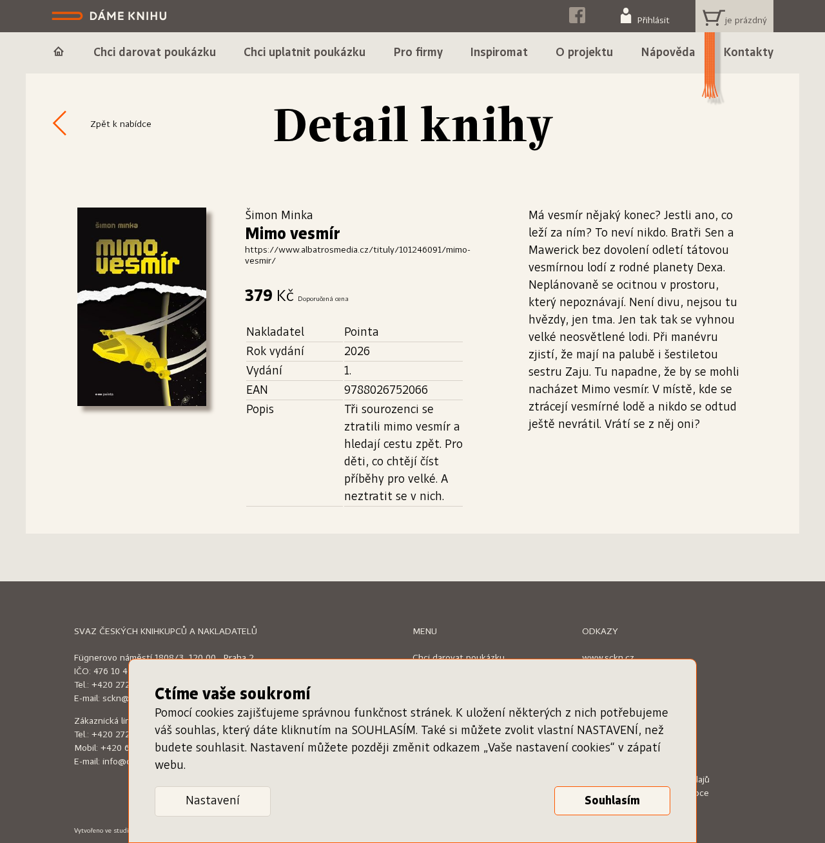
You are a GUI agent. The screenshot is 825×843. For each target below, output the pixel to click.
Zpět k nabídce (120, 124)
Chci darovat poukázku (458, 658)
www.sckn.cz (608, 658)
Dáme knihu (110, 16)
